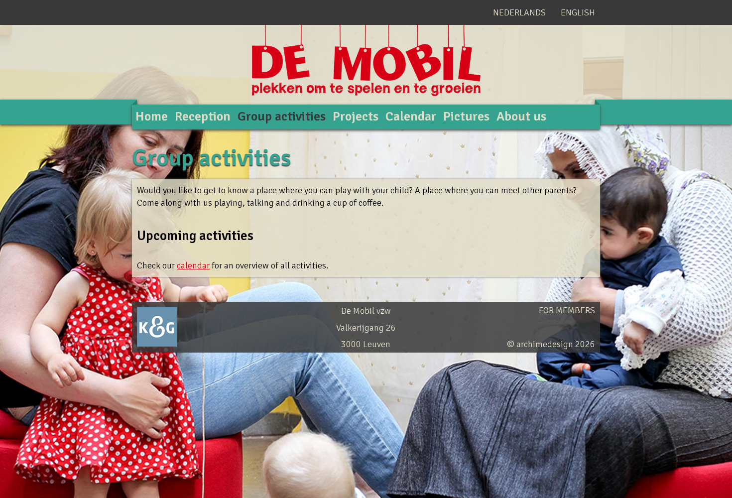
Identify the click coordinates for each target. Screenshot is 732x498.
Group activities (282, 116)
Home (151, 116)
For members (567, 310)
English (578, 12)
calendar (193, 265)
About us (521, 116)
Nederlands (519, 12)
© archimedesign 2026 (551, 344)
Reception (203, 116)
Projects (355, 116)
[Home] (366, 75)
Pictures (466, 116)
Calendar (410, 116)
